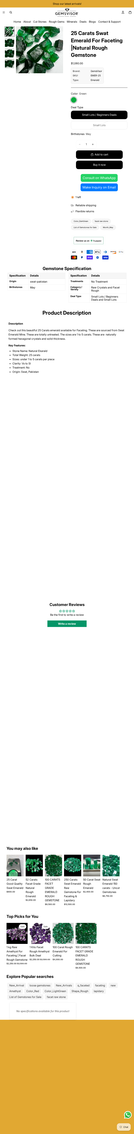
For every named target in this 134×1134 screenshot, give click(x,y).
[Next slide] (59, 49)
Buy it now (99, 164)
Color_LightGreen (55, 991)
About (27, 21)
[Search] (10, 12)
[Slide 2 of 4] (9, 42)
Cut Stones (39, 21)
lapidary (99, 991)
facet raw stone (101, 221)
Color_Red (32, 991)
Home (17, 21)
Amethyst (15, 991)
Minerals (72, 21)
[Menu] (4, 12)
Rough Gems (56, 21)
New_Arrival (16, 985)
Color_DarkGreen (81, 221)
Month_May (108, 227)
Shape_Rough (80, 991)
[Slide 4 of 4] (9, 63)
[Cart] (130, 12)
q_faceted (83, 985)
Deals (83, 21)
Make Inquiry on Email (99, 187)
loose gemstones (40, 985)
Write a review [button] (67, 623)
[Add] (19, 871)
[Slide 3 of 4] (9, 52)
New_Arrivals (64, 985)
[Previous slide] (19, 49)
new (113, 985)
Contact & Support (109, 21)
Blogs (92, 21)
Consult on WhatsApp (99, 178)
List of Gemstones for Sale (85, 227)
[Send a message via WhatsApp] (127, 1114)
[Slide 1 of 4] (9, 31)
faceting (100, 985)
